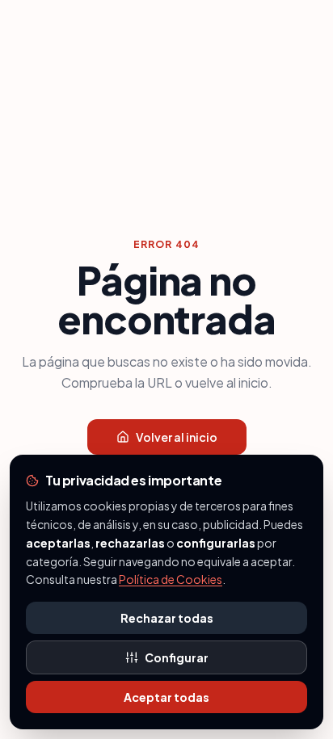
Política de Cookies (170, 579)
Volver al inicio (176, 437)
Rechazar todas (166, 618)
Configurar (177, 657)
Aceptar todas (166, 697)
